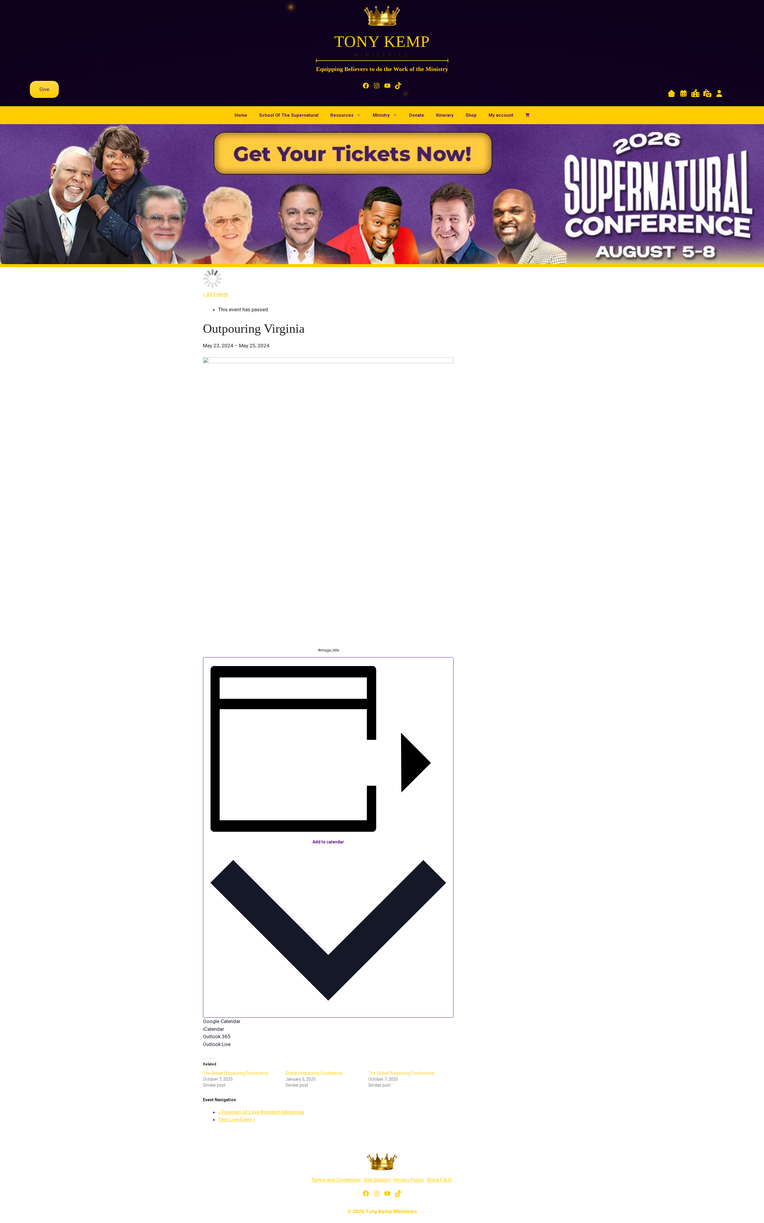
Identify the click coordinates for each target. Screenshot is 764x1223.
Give (44, 89)
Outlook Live (217, 1044)
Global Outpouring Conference (314, 1073)
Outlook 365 (217, 1036)
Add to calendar (328, 842)
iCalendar (213, 1029)
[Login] (719, 94)
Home (241, 115)
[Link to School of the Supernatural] (695, 94)
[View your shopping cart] (527, 115)
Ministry (381, 115)
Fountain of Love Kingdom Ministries (261, 1112)
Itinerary (445, 115)
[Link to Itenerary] (683, 94)
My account (501, 115)
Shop (471, 115)
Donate (416, 115)
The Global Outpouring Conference (235, 1073)
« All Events (215, 294)
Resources (341, 115)
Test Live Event (236, 1119)
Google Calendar (222, 1021)
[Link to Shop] (707, 94)
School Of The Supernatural (288, 115)
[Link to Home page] (671, 94)
